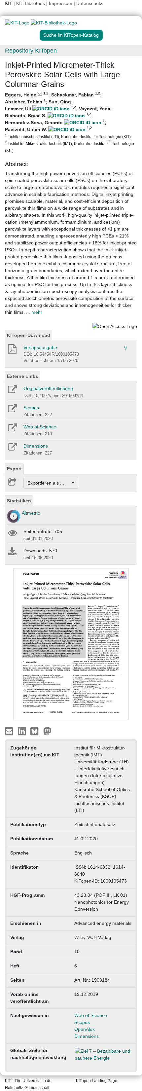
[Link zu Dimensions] (12, 449)
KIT (8, 3)
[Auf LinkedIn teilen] (23, 731)
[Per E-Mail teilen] (10, 731)
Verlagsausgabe (40, 347)
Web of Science (39, 426)
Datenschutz (89, 3)
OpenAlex (84, 1029)
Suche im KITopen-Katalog (71, 35)
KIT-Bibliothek (31, 3)
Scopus (31, 407)
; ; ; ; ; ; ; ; (69, 122)
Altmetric (31, 513)
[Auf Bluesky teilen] (36, 731)
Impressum (60, 3)
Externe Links (22, 376)
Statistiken (19, 500)
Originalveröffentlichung (48, 388)
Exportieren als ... (49, 483)
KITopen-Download (28, 335)
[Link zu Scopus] (12, 410)
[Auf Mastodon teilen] (47, 731)
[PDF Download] (12, 351)
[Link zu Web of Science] (12, 429)
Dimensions (35, 446)
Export (14, 468)
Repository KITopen (31, 50)
